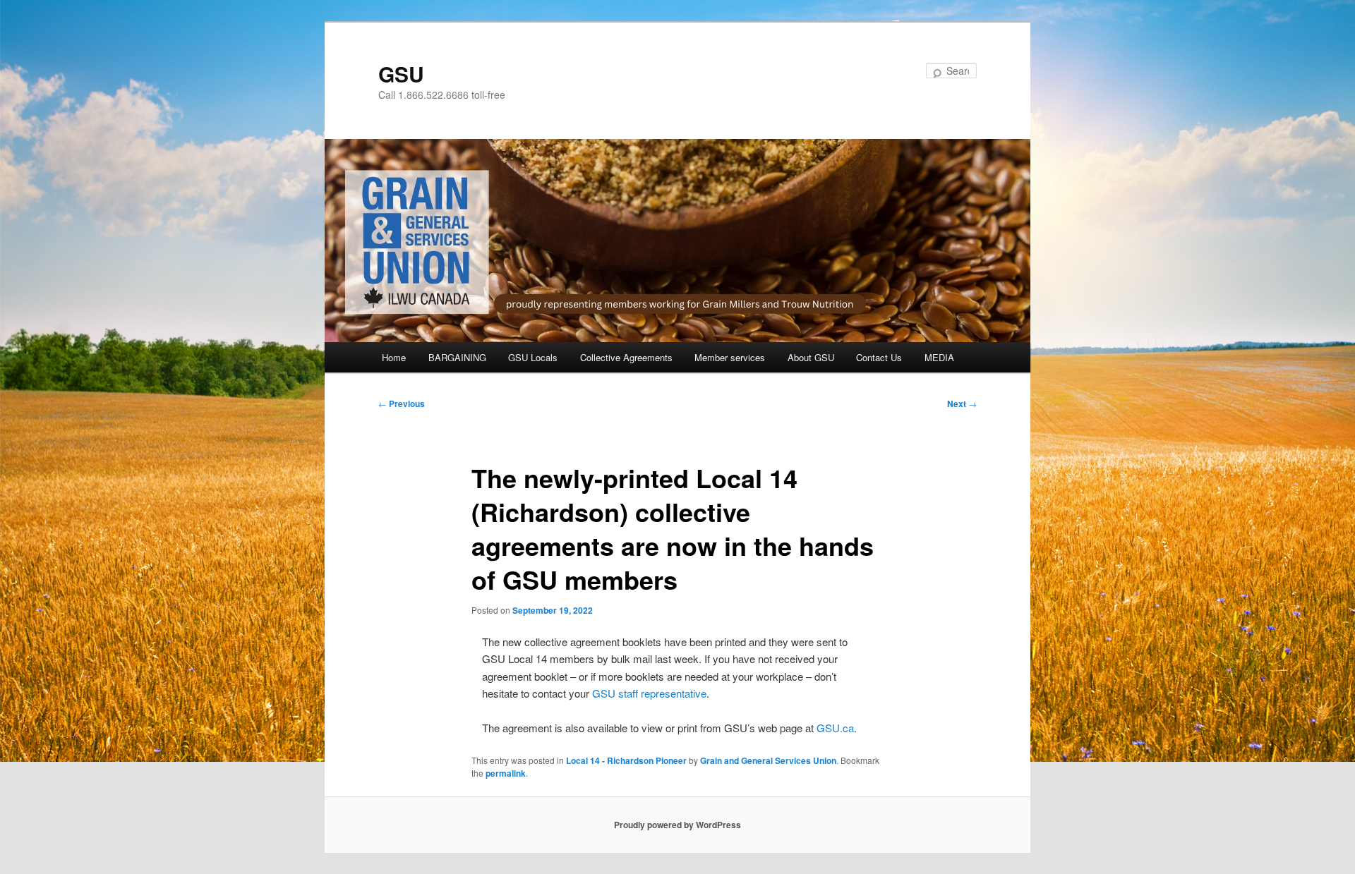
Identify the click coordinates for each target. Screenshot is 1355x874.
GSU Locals (533, 357)
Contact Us (879, 357)
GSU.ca (835, 727)
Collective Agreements (626, 357)
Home (394, 357)
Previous (401, 403)
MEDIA (939, 357)
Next (962, 403)
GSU (401, 74)
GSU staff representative (649, 693)
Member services (729, 357)
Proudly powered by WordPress (677, 824)
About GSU (811, 357)
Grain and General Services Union (768, 760)
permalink (506, 773)
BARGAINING (457, 357)
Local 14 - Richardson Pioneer (626, 760)
